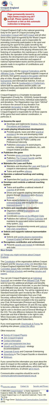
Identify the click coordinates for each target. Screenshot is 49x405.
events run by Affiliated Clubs (31, 216)
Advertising (9, 354)
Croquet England (16, 391)
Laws (34, 166)
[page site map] (4, 400)
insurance (23, 137)
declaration (16, 107)
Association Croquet (10, 35)
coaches (10, 190)
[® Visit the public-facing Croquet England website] (5, 6)
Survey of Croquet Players (15, 335)
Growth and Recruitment (14, 346)
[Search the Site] (11, 5)
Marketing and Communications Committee (31, 400)
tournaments (6, 81)
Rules (43, 166)
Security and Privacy (40, 386)
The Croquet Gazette (25, 158)
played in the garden (29, 76)
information (21, 145)
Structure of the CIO (24, 264)
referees (28, 171)
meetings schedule (14, 271)
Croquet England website (18, 160)
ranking (36, 179)
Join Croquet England (13, 338)
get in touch (34, 369)
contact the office (27, 326)
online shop (6, 83)
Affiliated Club (33, 280)
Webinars (8, 357)
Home (3, 10)
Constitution (10, 261)
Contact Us (24, 386)
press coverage (22, 155)
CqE (7, 10)
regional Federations (30, 71)
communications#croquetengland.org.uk (18, 376)
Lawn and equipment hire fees (17, 343)
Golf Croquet (28, 35)
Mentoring (25, 195)
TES (21, 224)
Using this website (9, 387)
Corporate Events (11, 351)
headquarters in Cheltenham (31, 83)
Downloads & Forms (30, 324)
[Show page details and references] (2, 400)
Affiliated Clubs (7, 73)
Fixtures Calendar (35, 219)
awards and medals (24, 245)
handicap (24, 179)
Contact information (12, 341)
